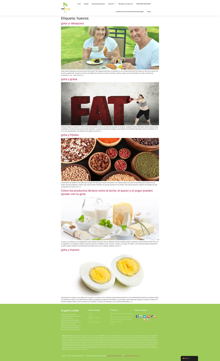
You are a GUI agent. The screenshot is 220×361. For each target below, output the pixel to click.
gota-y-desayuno (72, 23)
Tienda (149, 11)
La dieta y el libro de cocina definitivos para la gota (130, 11)
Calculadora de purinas (98, 4)
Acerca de (111, 4)
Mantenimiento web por (115, 356)
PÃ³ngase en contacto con (126, 4)
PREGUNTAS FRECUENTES (143, 4)
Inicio (79, 4)
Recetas (86, 4)
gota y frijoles (70, 135)
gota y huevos (70, 249)
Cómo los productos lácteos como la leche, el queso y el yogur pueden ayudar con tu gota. (107, 192)
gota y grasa (69, 79)
